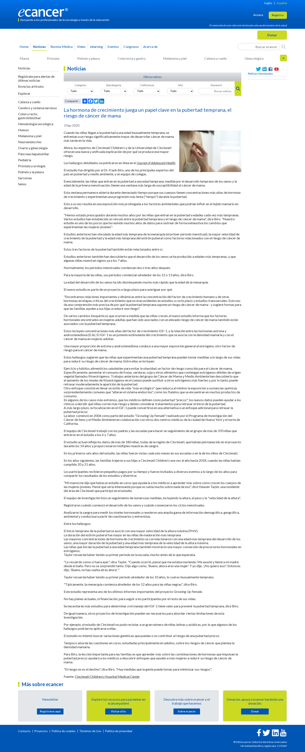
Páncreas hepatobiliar (33, 154)
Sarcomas (25, 178)
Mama (24, 58)
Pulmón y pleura (88, 58)
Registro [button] (278, 15)
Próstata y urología (31, 166)
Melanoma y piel (175, 58)
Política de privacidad (118, 731)
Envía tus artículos (31, 86)
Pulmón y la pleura (31, 172)
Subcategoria (113, 85)
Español (282, 3)
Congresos (131, 46)
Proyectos (41, 731)
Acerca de (150, 46)
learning (96, 46)
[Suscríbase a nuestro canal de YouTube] (276, 69)
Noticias (39, 46)
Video (81, 46)
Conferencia (147, 85)
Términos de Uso (90, 731)
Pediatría (24, 160)
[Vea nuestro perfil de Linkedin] (264, 69)
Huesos (23, 130)
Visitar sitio (118, 711)
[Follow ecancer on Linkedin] (275, 732)
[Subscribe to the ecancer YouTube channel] (283, 732)
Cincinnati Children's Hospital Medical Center (107, 676)
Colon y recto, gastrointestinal (29, 116)
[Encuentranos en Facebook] (270, 69)
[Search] (283, 46)
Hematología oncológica (35, 124)
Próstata (53, 58)
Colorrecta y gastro (131, 58)
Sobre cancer (187, 711)
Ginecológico (254, 58)
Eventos (113, 46)
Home (24, 46)
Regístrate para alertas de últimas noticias (36, 78)
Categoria (80, 85)
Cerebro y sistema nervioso (37, 108)
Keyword (216, 85)
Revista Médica (61, 46)
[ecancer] (44, 12)
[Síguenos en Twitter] (258, 69)
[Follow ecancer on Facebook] (258, 732)
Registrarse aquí (50, 711)
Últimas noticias (152, 77)
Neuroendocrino (29, 142)
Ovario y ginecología (33, 148)
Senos (22, 184)
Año (180, 85)
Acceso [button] (258, 15)
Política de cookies (63, 731)
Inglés (268, 3)
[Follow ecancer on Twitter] (266, 732)
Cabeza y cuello (215, 58)
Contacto (24, 731)
